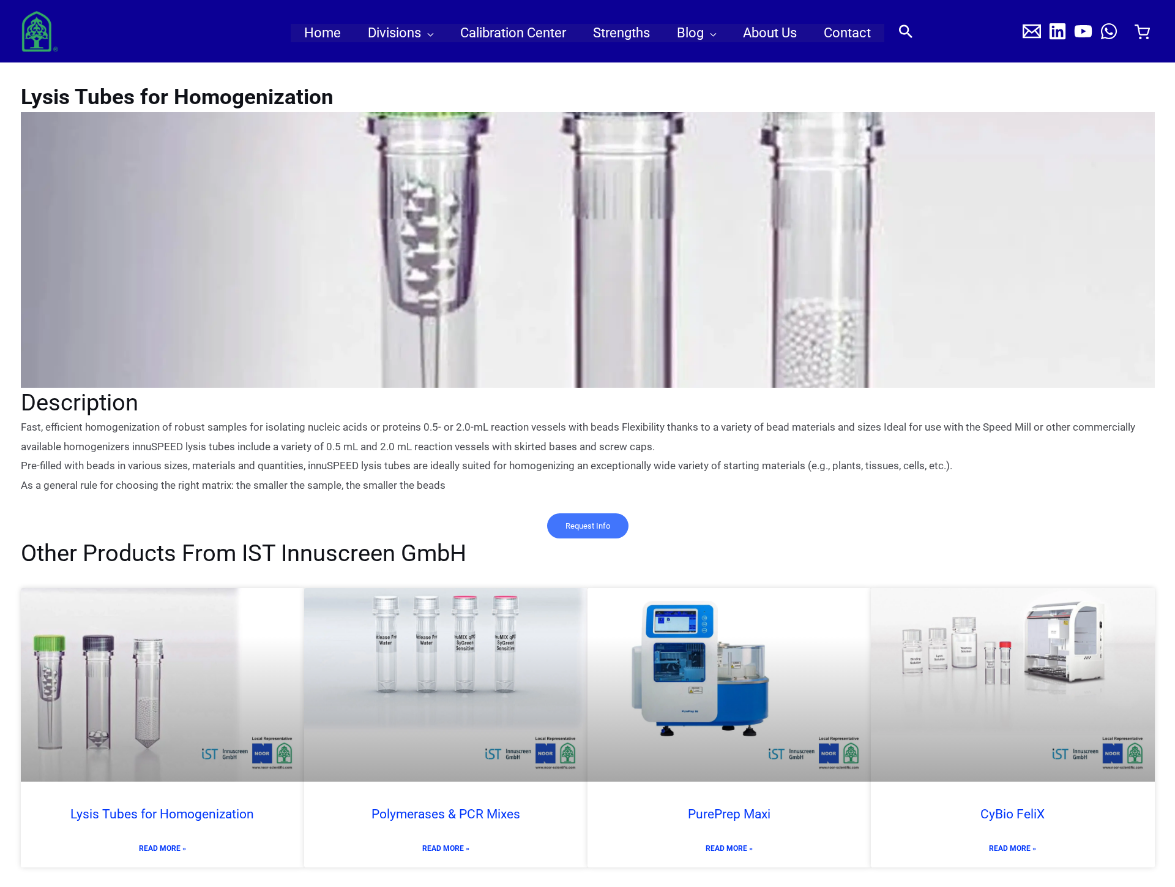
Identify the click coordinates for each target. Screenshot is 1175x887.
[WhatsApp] (1109, 31)
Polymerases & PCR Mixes (445, 814)
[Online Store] (1142, 32)
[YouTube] (1083, 31)
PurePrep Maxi (729, 814)
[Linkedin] (1057, 31)
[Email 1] (1032, 31)
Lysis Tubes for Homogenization (162, 814)
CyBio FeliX (1012, 814)
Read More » (162, 848)
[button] (427, 33)
